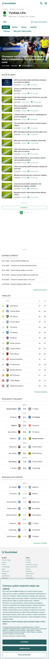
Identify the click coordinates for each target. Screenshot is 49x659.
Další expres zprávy (40, 290)
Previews (28, 562)
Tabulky (15, 27)
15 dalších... (24, 207)
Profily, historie (26, 102)
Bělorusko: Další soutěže (23, 31)
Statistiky (33, 27)
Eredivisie (4, 578)
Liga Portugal (5, 575)
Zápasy (24, 27)
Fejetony (28, 569)
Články (28, 557)
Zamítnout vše (24, 648)
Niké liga (4, 573)
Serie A (4, 564)
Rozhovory (29, 575)
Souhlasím (24, 642)
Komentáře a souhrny (32, 564)
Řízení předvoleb (24, 655)
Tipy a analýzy (30, 578)
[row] (24, 306)
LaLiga (4, 562)
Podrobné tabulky (40, 392)
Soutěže (5, 9)
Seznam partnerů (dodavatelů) (14, 636)
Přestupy (6, 31)
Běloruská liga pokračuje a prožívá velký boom (30, 132)
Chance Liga (5, 571)
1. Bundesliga (6, 566)
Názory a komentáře (31, 566)
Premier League (6, 560)
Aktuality (24, 84)
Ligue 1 (4, 569)
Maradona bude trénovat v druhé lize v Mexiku (30, 175)
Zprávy (5, 27)
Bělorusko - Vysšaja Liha (17, 9)
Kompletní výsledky (40, 543)
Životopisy (29, 571)
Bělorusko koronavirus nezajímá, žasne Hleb (30, 140)
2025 (4, 22)
